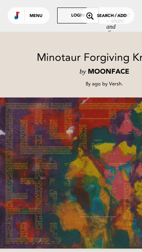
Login (78, 16)
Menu (36, 16)
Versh (115, 84)
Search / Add (111, 16)
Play (76, 173)
